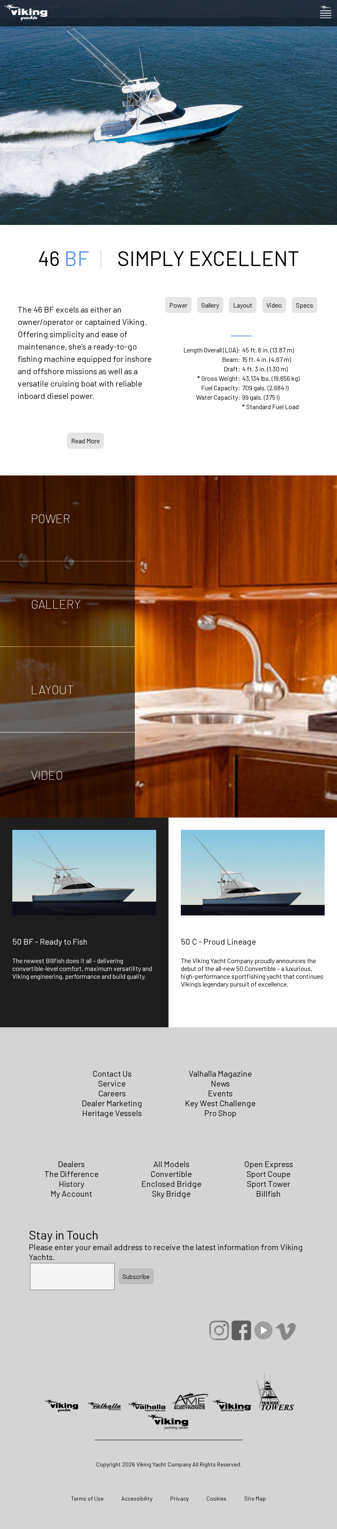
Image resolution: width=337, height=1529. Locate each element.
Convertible (171, 1174)
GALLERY (56, 603)
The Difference (71, 1174)
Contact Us (112, 1073)
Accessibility (136, 1498)
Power (178, 305)
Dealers (71, 1164)
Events (220, 1093)
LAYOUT (52, 689)
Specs (304, 305)
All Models (171, 1164)
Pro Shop (220, 1113)
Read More (85, 441)
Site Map (255, 1498)
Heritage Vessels (112, 1113)
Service (112, 1083)
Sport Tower (268, 1183)
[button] (84, 937)
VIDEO (47, 774)
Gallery (210, 305)
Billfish (268, 1193)
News (220, 1083)
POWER (50, 518)
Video (274, 305)
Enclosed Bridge (171, 1183)
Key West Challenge (220, 1103)
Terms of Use (87, 1498)
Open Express (268, 1164)
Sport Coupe (269, 1174)
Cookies (216, 1498)
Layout (242, 305)
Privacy (179, 1498)
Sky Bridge (171, 1193)
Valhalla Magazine (220, 1073)
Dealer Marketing (112, 1103)
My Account (71, 1193)
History (71, 1183)
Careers (112, 1093)
